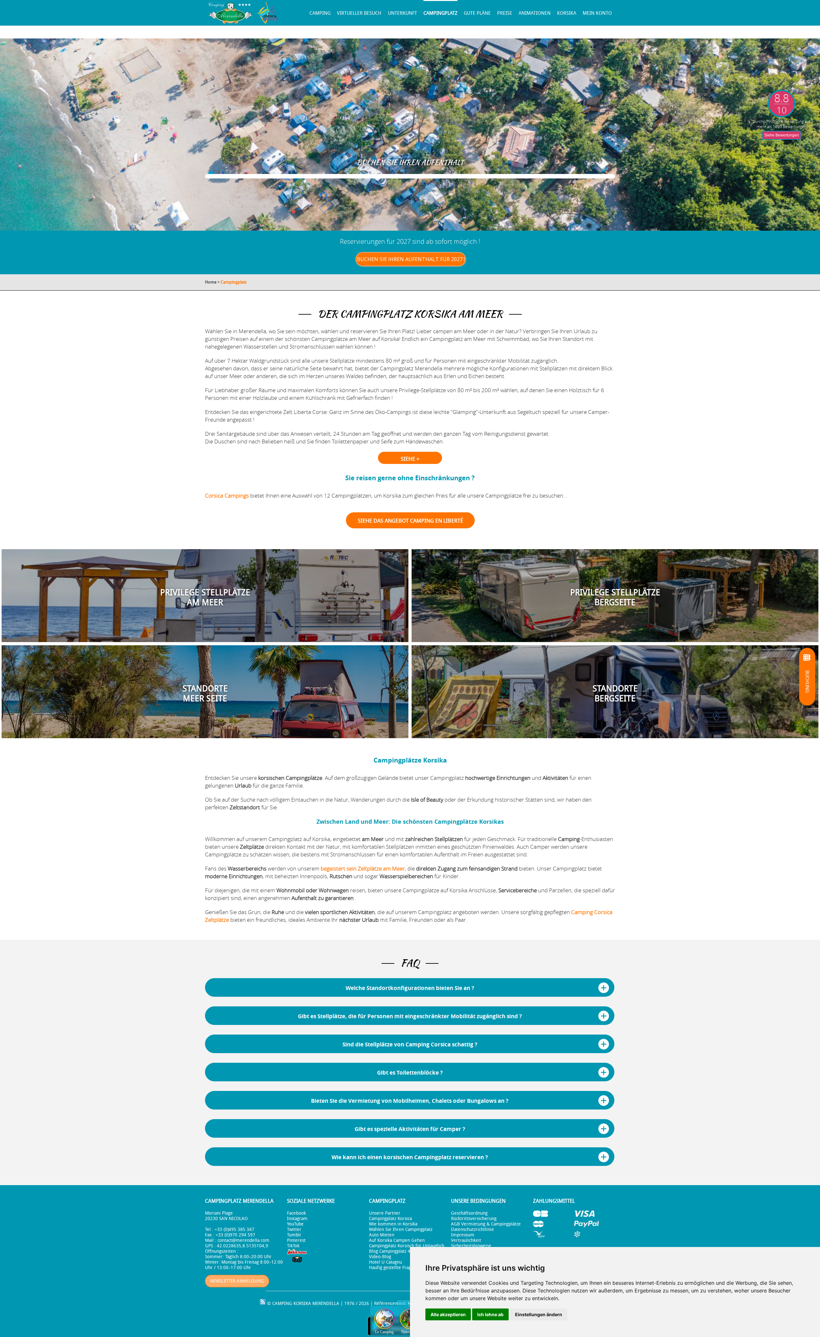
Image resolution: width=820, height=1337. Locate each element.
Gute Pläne (477, 13)
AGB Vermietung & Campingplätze (486, 1224)
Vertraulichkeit (466, 1240)
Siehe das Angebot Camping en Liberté (410, 520)
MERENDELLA (325, 1303)
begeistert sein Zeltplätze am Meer (363, 868)
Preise (504, 13)
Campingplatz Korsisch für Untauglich (406, 1246)
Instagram (297, 1218)
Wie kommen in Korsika (393, 1224)
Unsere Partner (384, 1213)
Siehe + (410, 459)
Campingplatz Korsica (390, 1218)
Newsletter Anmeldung (237, 1281)
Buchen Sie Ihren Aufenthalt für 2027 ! (411, 259)
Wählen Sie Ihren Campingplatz (400, 1229)
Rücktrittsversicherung (473, 1218)
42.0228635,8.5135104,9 (242, 1246)
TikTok (293, 1246)
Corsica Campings (227, 495)
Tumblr (294, 1235)
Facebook (296, 1213)
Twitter (294, 1229)
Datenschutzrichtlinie (472, 1229)
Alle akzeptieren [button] (448, 1314)
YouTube (295, 1224)
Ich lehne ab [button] (490, 1314)
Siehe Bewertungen (781, 135)
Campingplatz (440, 13)
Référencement (390, 1303)
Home (211, 282)
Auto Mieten (381, 1235)
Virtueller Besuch (359, 13)
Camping (320, 13)
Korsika (566, 13)
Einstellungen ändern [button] (538, 1314)
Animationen (535, 13)
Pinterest (296, 1240)
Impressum (462, 1235)
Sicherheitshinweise (471, 1246)
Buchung (807, 681)
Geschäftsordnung (469, 1213)
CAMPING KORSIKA (291, 1303)
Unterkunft (402, 13)
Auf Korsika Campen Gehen (397, 1240)
